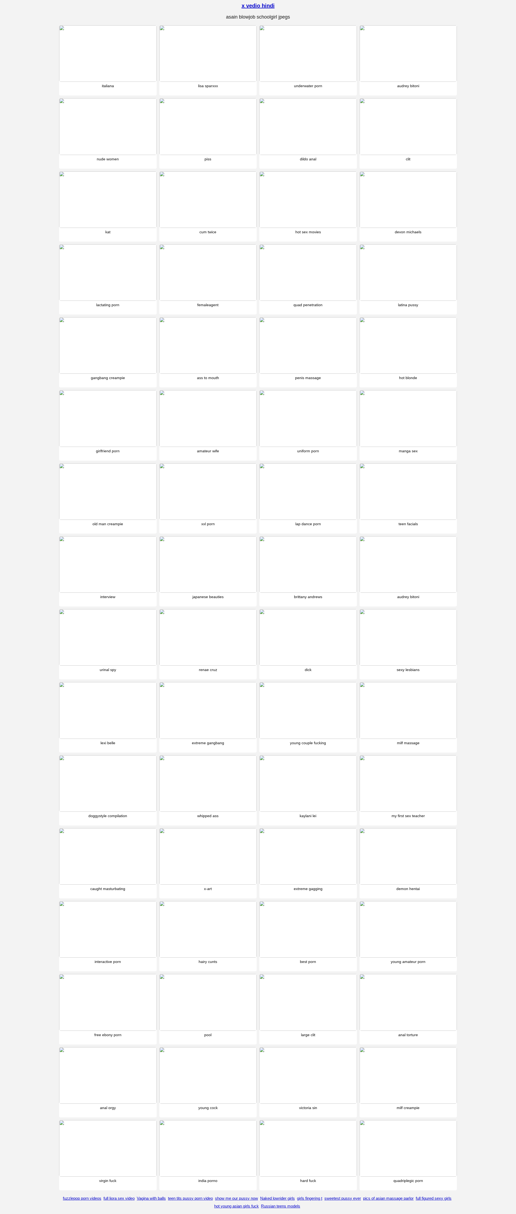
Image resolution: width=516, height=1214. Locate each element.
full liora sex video (119, 1198)
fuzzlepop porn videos (82, 1198)
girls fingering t (309, 1198)
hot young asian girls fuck (236, 1206)
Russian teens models (280, 1206)
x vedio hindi (258, 6)
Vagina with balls (151, 1198)
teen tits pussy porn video (190, 1198)
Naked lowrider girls (277, 1198)
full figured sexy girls (434, 1198)
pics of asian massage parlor (388, 1198)
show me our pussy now (236, 1198)
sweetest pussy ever (342, 1198)
